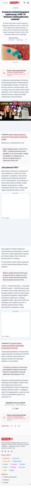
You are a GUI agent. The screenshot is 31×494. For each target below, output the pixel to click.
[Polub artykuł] (26, 39)
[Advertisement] (15, 205)
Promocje (13, 467)
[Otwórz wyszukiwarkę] (24, 2)
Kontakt (5, 482)
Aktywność (16, 458)
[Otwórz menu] (28, 2)
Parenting (14, 464)
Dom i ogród (6, 461)
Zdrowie (5, 464)
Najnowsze (6, 458)
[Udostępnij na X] (15, 426)
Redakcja (6, 480)
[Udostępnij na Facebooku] (11, 426)
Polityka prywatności (10, 477)
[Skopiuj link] (19, 426)
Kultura (5, 467)
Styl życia (22, 467)
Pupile (5, 470)
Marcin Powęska (13, 37)
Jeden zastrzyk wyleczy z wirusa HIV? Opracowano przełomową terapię (14, 137)
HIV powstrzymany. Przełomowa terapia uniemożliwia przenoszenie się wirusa (12, 345)
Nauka (12, 470)
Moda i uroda (17, 461)
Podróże (22, 464)
